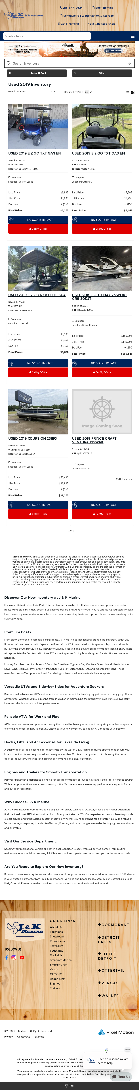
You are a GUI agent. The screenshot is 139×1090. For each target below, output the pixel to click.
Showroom (57, 936)
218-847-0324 (73, 8)
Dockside (56, 955)
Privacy (8, 1036)
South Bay (56, 950)
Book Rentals (104, 8)
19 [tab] (118, 52)
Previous (18, 53)
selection (121, 605)
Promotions (57, 941)
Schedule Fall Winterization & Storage (88, 16)
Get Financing (69, 24)
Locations (56, 932)
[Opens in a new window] (6, 957)
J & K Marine (84, 605)
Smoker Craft (58, 965)
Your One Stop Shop (101, 24)
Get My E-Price (39, 228)
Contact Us (23, 1036)
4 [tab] (37, 52)
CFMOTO (56, 974)
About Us (56, 927)
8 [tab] (58, 52)
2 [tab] (26, 52)
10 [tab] (70, 52)
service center (101, 848)
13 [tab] (86, 52)
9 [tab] (64, 52)
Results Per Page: (73, 92)
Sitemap (39, 1036)
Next (129, 53)
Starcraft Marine (61, 960)
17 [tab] (108, 52)
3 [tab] (31, 52)
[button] (38, 220)
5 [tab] (42, 52)
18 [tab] (113, 52)
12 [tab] (80, 52)
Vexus (54, 969)
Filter (102, 73)
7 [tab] (53, 52)
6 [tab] (48, 52)
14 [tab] (91, 52)
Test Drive (56, 946)
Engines (55, 983)
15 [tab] (97, 52)
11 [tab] (75, 52)
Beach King (57, 979)
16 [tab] (102, 52)
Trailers (55, 988)
